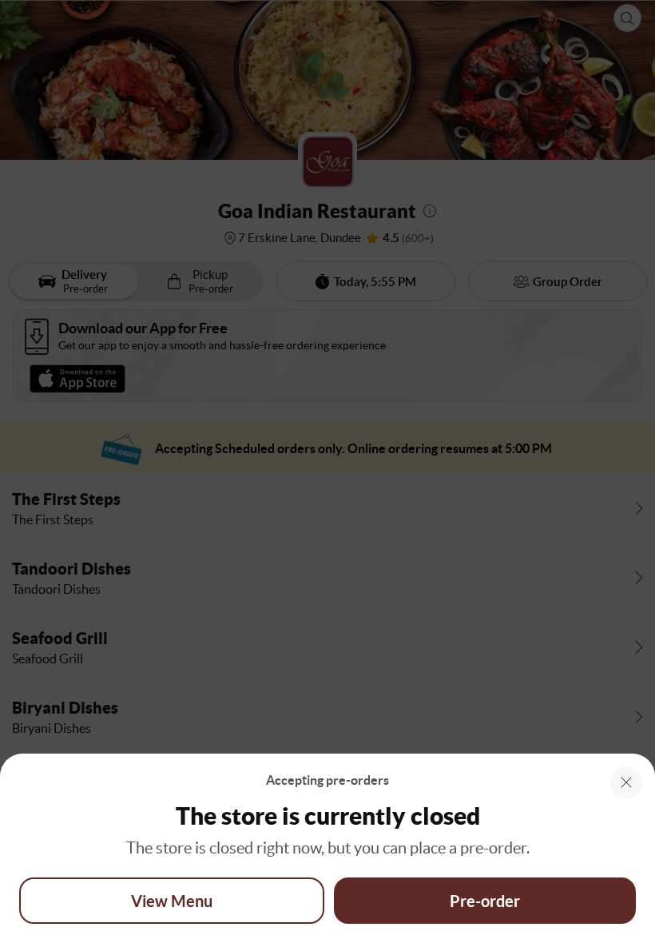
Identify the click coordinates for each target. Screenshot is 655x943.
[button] (626, 782)
